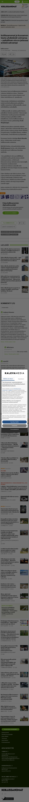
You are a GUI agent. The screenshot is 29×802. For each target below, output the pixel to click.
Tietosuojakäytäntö (14, 429)
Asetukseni (21, 379)
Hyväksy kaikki (14, 422)
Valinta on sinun (8, 379)
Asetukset (14, 425)
